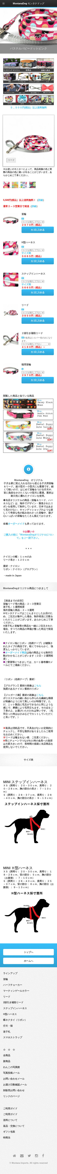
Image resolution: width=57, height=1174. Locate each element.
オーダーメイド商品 (16, 652)
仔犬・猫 (8, 1026)
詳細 (40, 200)
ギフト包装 (9, 1131)
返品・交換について (14, 1126)
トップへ (28, 952)
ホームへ (28, 961)
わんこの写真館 (11, 1067)
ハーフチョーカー (12, 985)
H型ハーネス (10, 1014)
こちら (37, 685)
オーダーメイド (16, 523)
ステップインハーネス (15, 1008)
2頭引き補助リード (13, 1002)
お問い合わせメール (14, 1078)
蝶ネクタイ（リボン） (15, 1020)
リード (6, 996)
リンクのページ (11, 1096)
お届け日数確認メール (15, 1084)
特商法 (6, 1137)
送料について (10, 1120)
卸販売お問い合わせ (14, 1090)
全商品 (6, 1055)
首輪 (5, 979)
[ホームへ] (14, 1156)
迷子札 (6, 1031)
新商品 (6, 1061)
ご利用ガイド (10, 1114)
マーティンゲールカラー (16, 991)
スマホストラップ (12, 1037)
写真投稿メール (11, 1073)
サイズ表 (26, 253)
